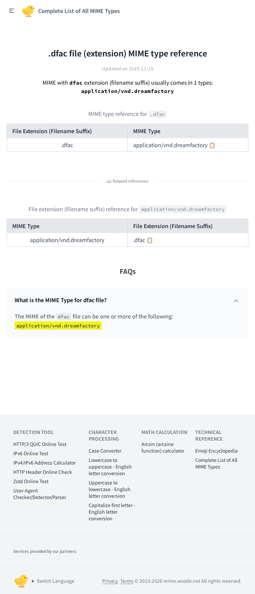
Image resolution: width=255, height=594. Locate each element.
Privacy (110, 580)
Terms (126, 580)
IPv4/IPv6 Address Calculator (44, 462)
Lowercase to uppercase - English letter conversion (110, 466)
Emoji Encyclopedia (216, 450)
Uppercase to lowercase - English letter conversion (109, 489)
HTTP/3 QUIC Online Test (39, 444)
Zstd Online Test (30, 481)
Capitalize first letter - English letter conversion (112, 512)
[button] (12, 11)
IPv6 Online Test (30, 453)
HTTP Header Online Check (42, 471)
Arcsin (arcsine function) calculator (162, 447)
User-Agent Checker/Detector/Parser (39, 493)
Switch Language (55, 580)
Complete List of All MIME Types (216, 463)
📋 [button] (212, 145)
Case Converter (105, 450)
